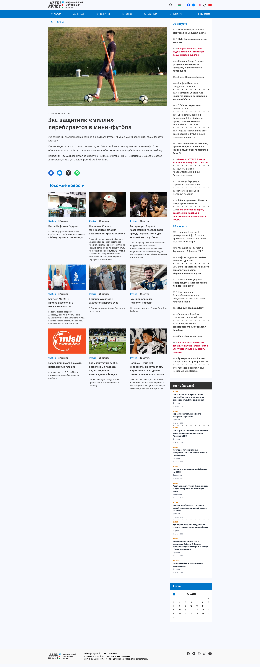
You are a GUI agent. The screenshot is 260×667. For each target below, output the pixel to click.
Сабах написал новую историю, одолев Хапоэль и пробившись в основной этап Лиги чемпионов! (188, 397)
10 (174, 606)
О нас (104, 653)
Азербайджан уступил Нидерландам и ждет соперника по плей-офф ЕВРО (190, 489)
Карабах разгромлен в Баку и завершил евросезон (187, 415)
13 (191, 606)
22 (203, 610)
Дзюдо (129, 14)
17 (173, 610)
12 (185, 606)
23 (208, 610)
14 (197, 606)
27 (191, 614)
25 (180, 614)
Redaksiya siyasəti (92, 653)
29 (203, 614)
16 (208, 606)
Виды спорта (204, 14)
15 (203, 606)
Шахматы (177, 14)
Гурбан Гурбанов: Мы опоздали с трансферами (189, 564)
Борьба (80, 14)
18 (180, 610)
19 (185, 610)
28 (197, 614)
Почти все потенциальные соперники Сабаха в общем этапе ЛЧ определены (190, 453)
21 (197, 610)
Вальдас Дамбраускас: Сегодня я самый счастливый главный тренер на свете (190, 508)
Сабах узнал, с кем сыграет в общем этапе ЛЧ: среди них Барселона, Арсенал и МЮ (190, 433)
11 (180, 606)
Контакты (113, 653)
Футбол (57, 14)
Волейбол (152, 14)
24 (174, 614)
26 (185, 614)
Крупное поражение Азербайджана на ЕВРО (190, 470)
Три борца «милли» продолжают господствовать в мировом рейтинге (190, 526)
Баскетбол (105, 14)
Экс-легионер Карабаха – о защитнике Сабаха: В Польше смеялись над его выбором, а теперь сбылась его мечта (190, 545)
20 (191, 610)
